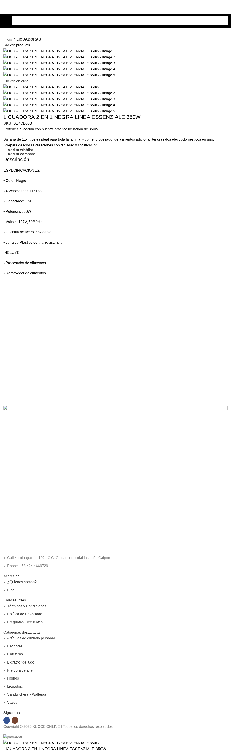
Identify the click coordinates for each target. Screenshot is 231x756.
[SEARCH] (223, 20)
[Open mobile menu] (5, 20)
